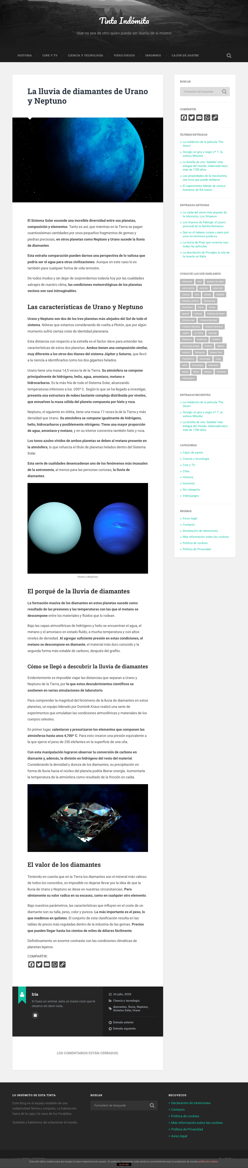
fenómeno (187, 307)
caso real (218, 288)
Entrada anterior (123, 1022)
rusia (218, 359)
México (221, 346)
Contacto (189, 524)
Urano (136, 1010)
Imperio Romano (214, 326)
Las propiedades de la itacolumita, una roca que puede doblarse (205, 177)
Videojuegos (124, 55)
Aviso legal (190, 518)
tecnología (197, 365)
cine (197, 294)
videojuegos (188, 378)
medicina (202, 339)
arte (199, 281)
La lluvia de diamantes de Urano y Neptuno (88, 96)
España (220, 294)
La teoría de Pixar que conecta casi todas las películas (205, 244)
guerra (185, 313)
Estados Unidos (190, 301)
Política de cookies (195, 543)
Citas (186, 471)
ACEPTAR (124, 1164)
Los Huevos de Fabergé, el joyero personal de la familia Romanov (204, 224)
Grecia (212, 307)
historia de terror (216, 313)
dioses (207, 294)
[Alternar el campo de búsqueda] (229, 55)
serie (184, 365)
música (186, 352)
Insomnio (153, 55)
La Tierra (198, 333)
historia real (188, 320)
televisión (213, 365)
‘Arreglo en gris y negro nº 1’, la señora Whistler (203, 154)
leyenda (212, 333)
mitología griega (190, 346)
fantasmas (209, 301)
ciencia (185, 294)
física (201, 307)
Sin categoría (191, 489)
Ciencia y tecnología (85, 55)
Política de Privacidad (197, 549)
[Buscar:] (205, 91)
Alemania (187, 281)
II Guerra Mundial (191, 326)
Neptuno (142, 1007)
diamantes (120, 1007)
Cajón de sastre (185, 55)
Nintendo (200, 352)
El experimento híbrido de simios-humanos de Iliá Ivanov (204, 188)
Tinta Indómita (124, 20)
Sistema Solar (122, 1010)
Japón (185, 333)
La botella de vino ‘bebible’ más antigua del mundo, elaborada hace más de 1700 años (205, 166)
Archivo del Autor (35, 1015)
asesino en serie (215, 281)
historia (198, 313)
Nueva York (216, 352)
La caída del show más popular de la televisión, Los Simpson (205, 214)
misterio (216, 339)
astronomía (188, 288)
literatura (187, 339)
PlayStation (188, 359)
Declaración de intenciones (200, 531)
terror (196, 371)
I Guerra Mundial (208, 320)
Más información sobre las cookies (206, 537)
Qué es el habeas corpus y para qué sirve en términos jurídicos (206, 234)
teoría (185, 371)
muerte (208, 346)
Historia (25, 55)
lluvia (131, 1007)
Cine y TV (50, 55)
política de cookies (208, 1161)
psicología (205, 359)
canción (204, 288)
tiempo (208, 371)
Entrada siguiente (124, 1028)
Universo (221, 371)
